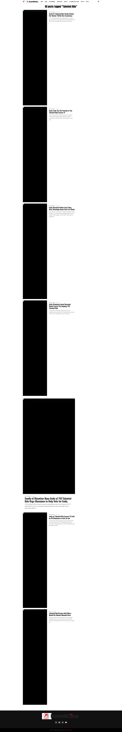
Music (46, 1)
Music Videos (59, 1)
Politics (82, 1)
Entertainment (52, 1)
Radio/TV (65, 1)
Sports (87, 1)
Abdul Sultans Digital (68, 730)
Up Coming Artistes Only (74, 1)
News (42, 1)
